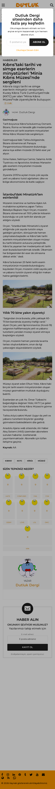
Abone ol (39, 42)
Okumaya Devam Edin (27, 50)
